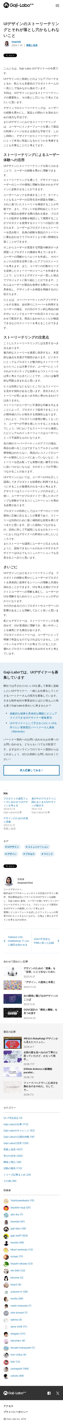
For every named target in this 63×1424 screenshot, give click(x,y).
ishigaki (14, 1333)
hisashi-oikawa (18, 1263)
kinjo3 (13, 1284)
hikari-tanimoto (19, 1249)
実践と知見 (32, 45)
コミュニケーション (38, 846)
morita (14, 1298)
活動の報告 (10, 1168)
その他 (7, 1180)
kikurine (14, 1277)
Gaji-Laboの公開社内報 (16, 1136)
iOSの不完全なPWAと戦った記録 (44, 940)
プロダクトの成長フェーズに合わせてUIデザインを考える (16, 802)
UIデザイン (13, 846)
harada (14, 1242)
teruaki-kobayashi (20, 1347)
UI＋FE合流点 (11, 1117)
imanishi (16, 41)
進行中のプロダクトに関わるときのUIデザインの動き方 (43, 802)
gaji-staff (15, 1235)
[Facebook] (49, 1393)
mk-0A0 (15, 1270)
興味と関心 (10, 1161)
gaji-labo (15, 1228)
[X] (57, 1393)
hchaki (14, 1256)
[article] (31, 1042)
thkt (12, 1361)
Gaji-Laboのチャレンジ (16, 1130)
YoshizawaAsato (19, 1200)
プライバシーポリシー (16, 1411)
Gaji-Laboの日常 (13, 1143)
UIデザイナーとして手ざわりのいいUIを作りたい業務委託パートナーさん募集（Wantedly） (33, 727)
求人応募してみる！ (31, 770)
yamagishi (16, 1368)
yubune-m (16, 1291)
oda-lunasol (17, 1312)
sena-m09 (16, 1326)
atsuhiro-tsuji (17, 1207)
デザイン (11, 853)
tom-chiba (16, 1354)
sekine (14, 1319)
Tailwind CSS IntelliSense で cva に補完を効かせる (18, 941)
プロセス (30, 853)
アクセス (8, 1405)
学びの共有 (10, 1155)
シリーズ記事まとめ (15, 1174)
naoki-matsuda (19, 1305)
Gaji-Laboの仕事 (13, 1124)
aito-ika (14, 1214)
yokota (14, 1375)
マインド (48, 853)
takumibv (15, 1340)
